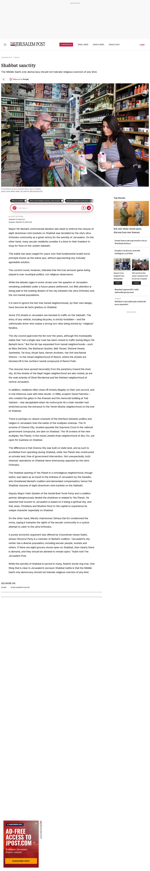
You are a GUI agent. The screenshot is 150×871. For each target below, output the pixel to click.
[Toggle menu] (5, 44)
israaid (3, 587)
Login (142, 44)
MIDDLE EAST (114, 44)
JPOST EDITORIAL (17, 216)
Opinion (17, 57)
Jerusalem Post (6, 57)
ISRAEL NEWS (83, 44)
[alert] (21, 844)
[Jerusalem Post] (26, 44)
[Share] (3, 79)
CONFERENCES (66, 44)
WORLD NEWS (98, 44)
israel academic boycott (20, 587)
